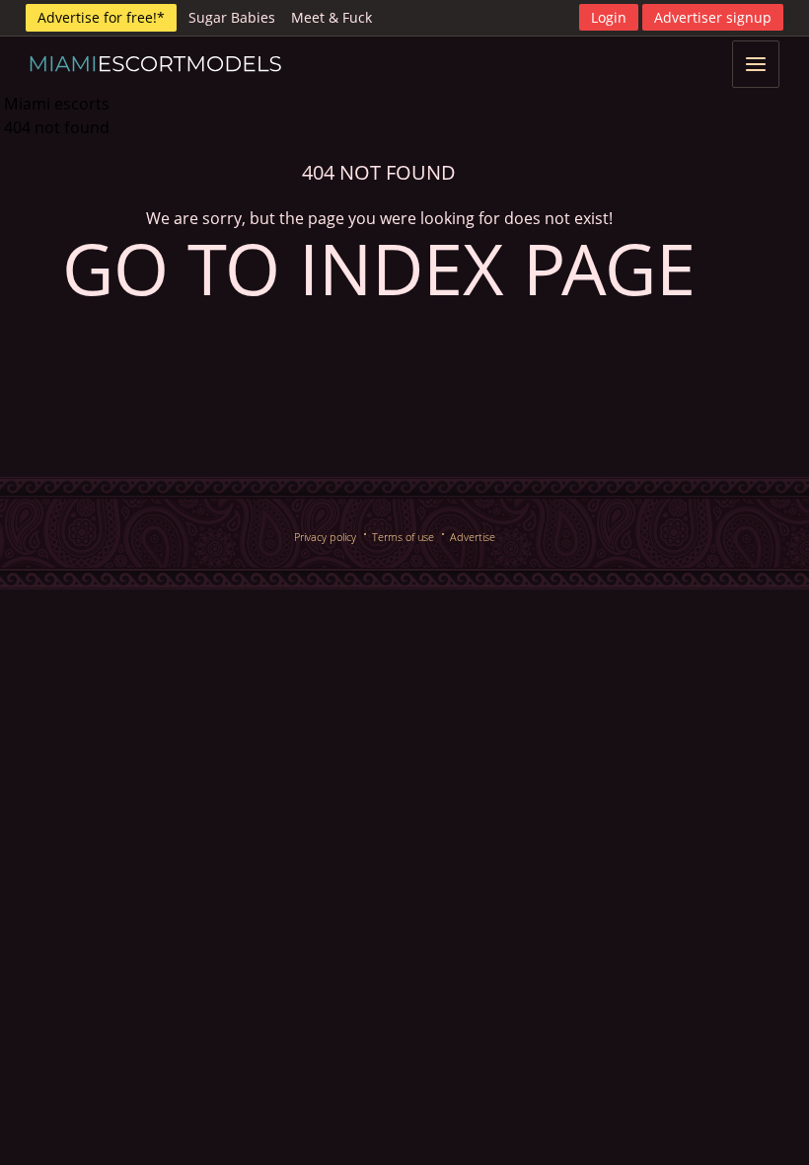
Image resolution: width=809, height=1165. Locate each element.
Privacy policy (325, 536)
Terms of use (403, 536)
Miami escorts (57, 104)
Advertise (472, 536)
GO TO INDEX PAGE (379, 267)
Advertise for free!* (101, 17)
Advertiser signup (713, 17)
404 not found (57, 127)
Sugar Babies (231, 17)
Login (608, 17)
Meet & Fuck (331, 17)
